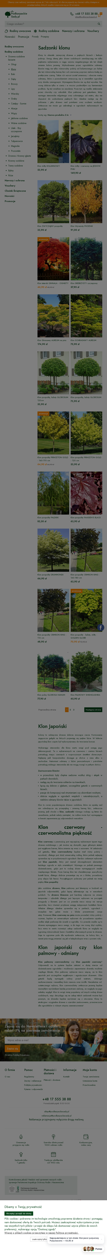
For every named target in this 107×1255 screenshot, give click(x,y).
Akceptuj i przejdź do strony (18, 1213)
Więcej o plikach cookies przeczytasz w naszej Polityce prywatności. (41, 1233)
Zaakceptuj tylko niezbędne (44, 1239)
